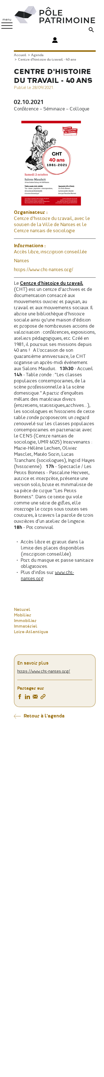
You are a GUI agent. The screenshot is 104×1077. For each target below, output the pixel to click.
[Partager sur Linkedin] (27, 697)
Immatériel (25, 626)
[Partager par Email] (35, 697)
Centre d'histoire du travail (51, 283)
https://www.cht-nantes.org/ (43, 269)
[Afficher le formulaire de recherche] (91, 30)
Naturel (22, 610)
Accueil (20, 55)
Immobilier (25, 621)
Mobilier (22, 615)
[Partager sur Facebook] (19, 697)
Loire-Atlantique (31, 632)
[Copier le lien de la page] (42, 697)
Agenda (37, 55)
